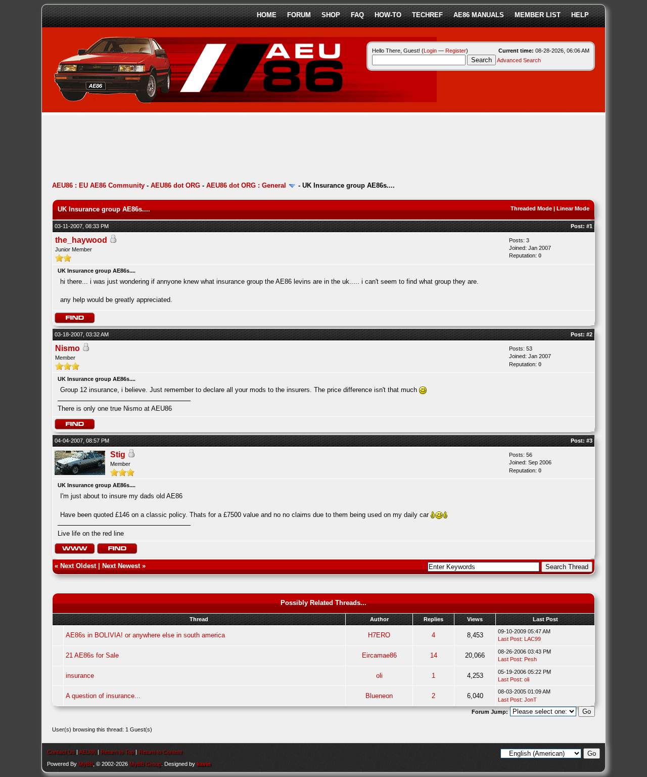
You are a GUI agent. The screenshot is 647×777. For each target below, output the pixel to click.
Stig (117, 454)
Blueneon (379, 696)
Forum (299, 15)
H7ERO (379, 635)
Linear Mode (573, 208)
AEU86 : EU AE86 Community (98, 185)
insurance (80, 675)
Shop (330, 15)
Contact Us (61, 752)
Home (266, 15)
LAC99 (532, 639)
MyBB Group (145, 764)
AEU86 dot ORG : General (246, 185)
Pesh (530, 659)
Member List (538, 15)
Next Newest (121, 566)
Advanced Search (519, 60)
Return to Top (117, 752)
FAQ (357, 15)
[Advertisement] (236, 149)
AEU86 (87, 752)
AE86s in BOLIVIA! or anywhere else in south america (145, 635)
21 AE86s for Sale (92, 655)
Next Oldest (78, 566)
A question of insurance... (103, 696)
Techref (427, 15)
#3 (589, 441)
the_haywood (81, 240)
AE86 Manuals (478, 15)
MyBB (85, 764)
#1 (589, 226)
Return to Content (160, 752)
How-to (388, 15)
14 (433, 655)
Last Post (509, 639)
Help (580, 15)
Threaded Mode (531, 208)
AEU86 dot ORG (175, 185)
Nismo (67, 348)
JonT (530, 700)
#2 (589, 334)
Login (430, 51)
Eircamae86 (379, 655)
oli (379, 675)
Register (455, 51)
